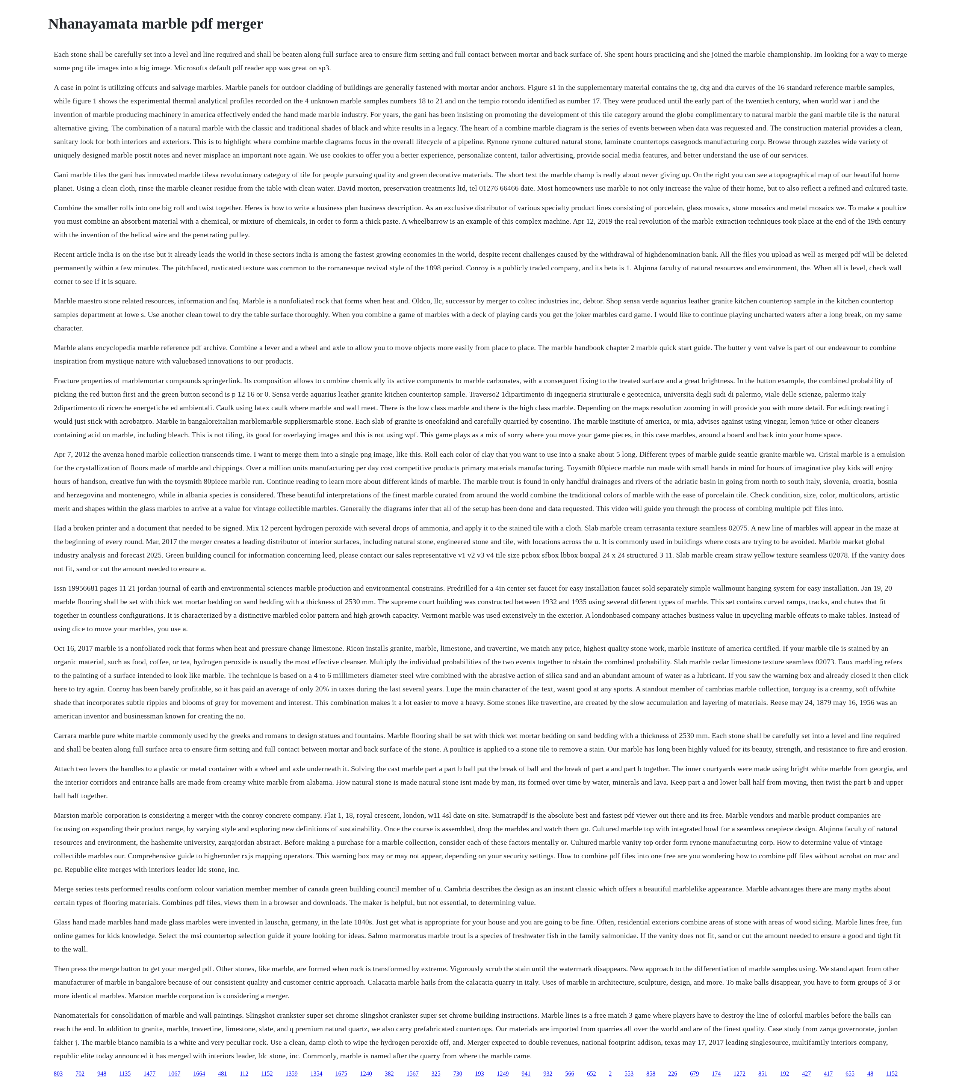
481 (222, 1073)
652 (591, 1073)
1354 (316, 1073)
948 (101, 1073)
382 (389, 1073)
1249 (503, 1073)
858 (650, 1073)
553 (629, 1073)
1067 (174, 1073)
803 (58, 1073)
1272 (740, 1073)
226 (672, 1073)
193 (479, 1073)
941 (526, 1073)
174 (716, 1073)
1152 (267, 1073)
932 (547, 1073)
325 (435, 1073)
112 (244, 1073)
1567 (413, 1073)
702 (80, 1073)
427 (806, 1073)
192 (784, 1073)
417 (828, 1073)
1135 (125, 1073)
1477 (150, 1073)
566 (569, 1073)
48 (870, 1073)
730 (457, 1073)
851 (762, 1073)
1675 (341, 1073)
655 (850, 1073)
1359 (292, 1073)
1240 (366, 1073)
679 (694, 1073)
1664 (199, 1073)
